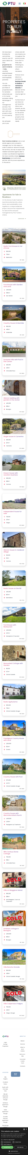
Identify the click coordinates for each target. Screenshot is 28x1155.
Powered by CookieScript (14, 1153)
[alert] (14, 1141)
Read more (19, 1136)
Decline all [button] (20, 1147)
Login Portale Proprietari (5, 1044)
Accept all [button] (7, 1147)
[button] (14, 1151)
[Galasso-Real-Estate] (14, 131)
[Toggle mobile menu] (20, 3)
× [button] (26, 1129)
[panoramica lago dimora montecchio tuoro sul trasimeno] (14, 170)
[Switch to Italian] (24, 3)
